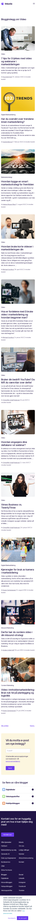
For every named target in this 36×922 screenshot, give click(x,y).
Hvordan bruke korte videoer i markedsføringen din (17, 248)
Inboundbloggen (6, 882)
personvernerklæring (13, 761)
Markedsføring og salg (8, 850)
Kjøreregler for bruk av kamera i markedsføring (17, 571)
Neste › (32, 726)
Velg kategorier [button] (12, 918)
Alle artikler (5, 726)
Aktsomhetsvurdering (26, 858)
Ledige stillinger (24, 850)
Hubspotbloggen (6, 886)
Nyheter (21, 854)
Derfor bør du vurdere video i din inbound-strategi (16, 634)
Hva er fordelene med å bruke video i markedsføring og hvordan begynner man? (17, 314)
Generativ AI (5, 854)
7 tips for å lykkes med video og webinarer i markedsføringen (16, 61)
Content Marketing (7, 685)
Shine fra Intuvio (6, 870)
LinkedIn (21, 878)
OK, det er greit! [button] (23, 918)
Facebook (22, 886)
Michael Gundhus (8, 269)
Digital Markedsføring (8, 115)
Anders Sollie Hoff (8, 650)
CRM (2, 866)
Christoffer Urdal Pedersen (11, 400)
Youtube (21, 890)
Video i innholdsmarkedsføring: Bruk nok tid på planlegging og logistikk (18, 692)
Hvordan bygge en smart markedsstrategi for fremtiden (17, 183)
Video (3, 54)
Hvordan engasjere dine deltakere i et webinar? (14, 443)
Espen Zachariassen (9, 590)
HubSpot (4, 846)
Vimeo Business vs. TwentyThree (11, 506)
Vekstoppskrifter (6, 890)
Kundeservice (5, 862)
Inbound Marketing (7, 628)
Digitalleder (5, 878)
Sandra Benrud (7, 142)
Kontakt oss (8, 835)
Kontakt (21, 862)
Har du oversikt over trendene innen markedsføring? (17, 120)
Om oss (21, 846)
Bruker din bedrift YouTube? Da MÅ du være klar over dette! (18, 381)
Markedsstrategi (6, 177)
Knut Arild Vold (7, 77)
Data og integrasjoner (8, 858)
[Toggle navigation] (33, 3)
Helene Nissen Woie (9, 204)
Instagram (22, 882)
